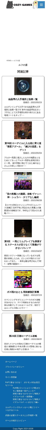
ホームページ (11, 361)
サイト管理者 (11, 377)
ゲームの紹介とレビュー (15, 420)
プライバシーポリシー (14, 367)
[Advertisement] (23, 34)
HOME (8, 60)
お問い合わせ (11, 372)
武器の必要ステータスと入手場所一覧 (21, 415)
